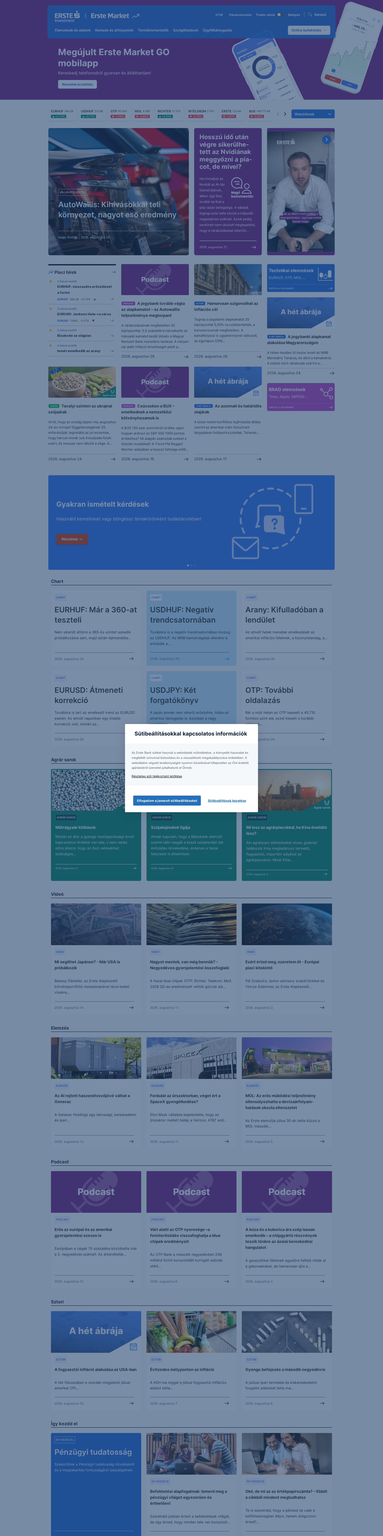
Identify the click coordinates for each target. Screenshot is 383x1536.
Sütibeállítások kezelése (227, 800)
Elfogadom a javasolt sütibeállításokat (167, 800)
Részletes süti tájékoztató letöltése (157, 776)
